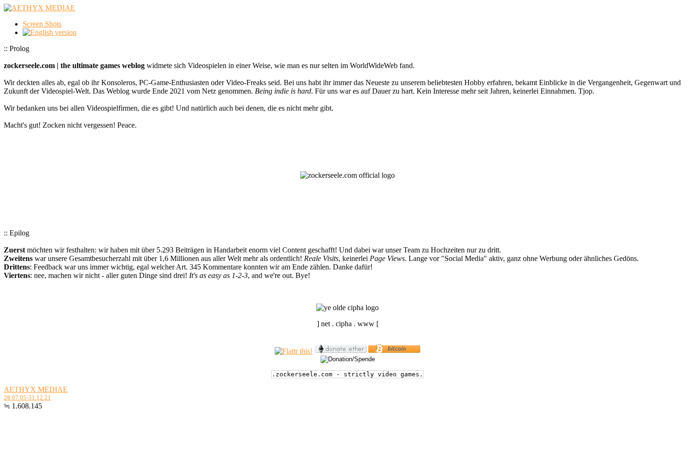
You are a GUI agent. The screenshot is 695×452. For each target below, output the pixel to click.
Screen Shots (42, 24)
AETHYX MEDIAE (36, 389)
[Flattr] (294, 351)
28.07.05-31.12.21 (27, 397)
